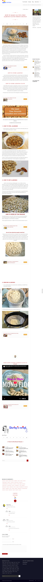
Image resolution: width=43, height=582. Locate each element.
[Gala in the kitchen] (7, 2)
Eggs (16, 565)
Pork (10, 488)
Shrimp (16, 571)
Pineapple (7, 488)
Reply (7, 508)
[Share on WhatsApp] (10, 24)
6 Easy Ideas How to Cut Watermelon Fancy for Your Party (23, 452)
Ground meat (9, 485)
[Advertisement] (15, 273)
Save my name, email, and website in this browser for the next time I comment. (12, 544)
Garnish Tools (4, 485)
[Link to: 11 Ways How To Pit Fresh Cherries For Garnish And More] (3, 451)
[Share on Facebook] (3, 24)
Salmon (14, 571)
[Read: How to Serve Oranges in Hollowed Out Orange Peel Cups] (33, 61)
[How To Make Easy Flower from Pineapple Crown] (0, 291)
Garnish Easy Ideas (25, 562)
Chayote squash (4, 482)
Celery (19, 562)
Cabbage (12, 562)
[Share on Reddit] (20, 24)
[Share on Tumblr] (16, 24)
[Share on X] (7, 24)
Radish (16, 488)
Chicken (12, 482)
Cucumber (13, 565)
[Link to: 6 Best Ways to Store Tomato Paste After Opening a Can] (3, 447)
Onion (15, 568)
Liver (20, 485)
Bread (8, 562)
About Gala (39, 27)
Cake (14, 562)
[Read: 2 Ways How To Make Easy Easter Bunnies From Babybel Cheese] (33, 73)
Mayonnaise (8, 568)
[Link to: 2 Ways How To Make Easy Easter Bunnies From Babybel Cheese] (17, 455)
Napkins (13, 568)
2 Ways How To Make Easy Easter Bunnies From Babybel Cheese (23, 456)
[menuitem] (25, 2)
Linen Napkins (17, 485)
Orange (18, 568)
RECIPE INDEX (15, 495)
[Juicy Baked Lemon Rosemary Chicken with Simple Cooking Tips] (42, 291)
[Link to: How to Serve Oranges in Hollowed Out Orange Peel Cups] (17, 447)
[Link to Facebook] (36, 580)
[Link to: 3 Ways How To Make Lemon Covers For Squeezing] (3, 454)
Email (13, 541)
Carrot (16, 562)
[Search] (40, 2)
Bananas (3, 562)
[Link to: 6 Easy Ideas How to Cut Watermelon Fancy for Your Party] (17, 451)
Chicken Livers (16, 482)
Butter (10, 562)
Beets (5, 562)
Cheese (9, 482)
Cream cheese (9, 565)
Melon (11, 568)
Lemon (13, 485)
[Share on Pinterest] (13, 24)
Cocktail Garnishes (4, 565)
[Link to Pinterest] (37, 580)
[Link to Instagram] (23, 24)
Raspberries (19, 488)
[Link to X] (39, 580)
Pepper (3, 488)
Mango (23, 485)
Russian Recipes (24, 488)
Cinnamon (20, 482)
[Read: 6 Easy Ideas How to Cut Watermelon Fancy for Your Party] (33, 67)
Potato (13, 488)
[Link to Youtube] (26, 24)
